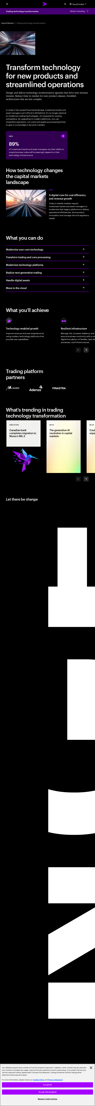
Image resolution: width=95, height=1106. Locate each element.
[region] (47, 1085)
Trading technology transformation (22, 11)
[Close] (91, 1067)
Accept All (47, 1085)
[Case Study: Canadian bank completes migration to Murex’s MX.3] (23, 446)
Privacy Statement (55, 1080)
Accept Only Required (48, 1092)
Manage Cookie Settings (47, 1099)
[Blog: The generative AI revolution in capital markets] (64, 446)
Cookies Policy (39, 1080)
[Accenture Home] (45, 4)
